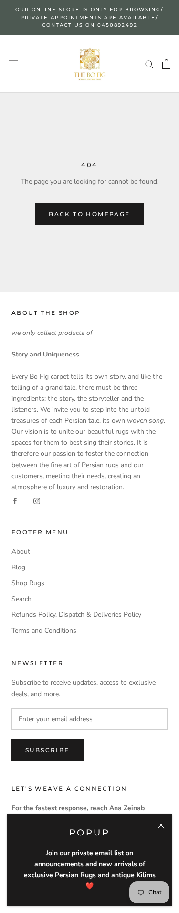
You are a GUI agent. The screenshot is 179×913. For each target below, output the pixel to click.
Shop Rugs (27, 583)
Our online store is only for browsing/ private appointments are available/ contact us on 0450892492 (89, 17)
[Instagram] (36, 501)
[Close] (161, 825)
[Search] (149, 64)
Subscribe (47, 750)
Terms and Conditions (43, 630)
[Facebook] (14, 501)
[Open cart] (166, 64)
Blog (18, 567)
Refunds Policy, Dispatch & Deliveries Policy (76, 614)
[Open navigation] (13, 63)
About (20, 551)
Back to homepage (89, 214)
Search (21, 598)
